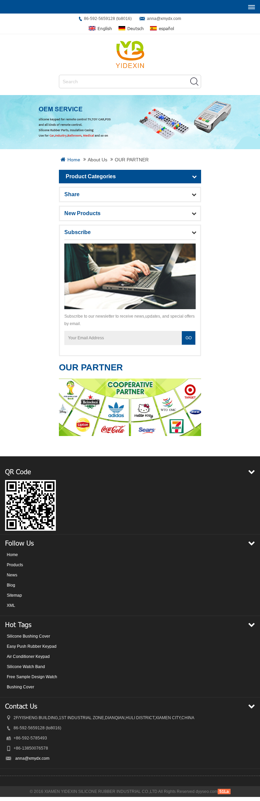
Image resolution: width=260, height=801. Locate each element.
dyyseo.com (207, 791)
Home (73, 159)
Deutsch (135, 28)
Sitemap (14, 595)
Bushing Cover (20, 687)
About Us (97, 159)
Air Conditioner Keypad (28, 656)
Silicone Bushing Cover (28, 636)
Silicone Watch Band (26, 666)
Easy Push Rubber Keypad (32, 646)
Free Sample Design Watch (32, 676)
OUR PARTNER (132, 159)
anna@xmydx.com (164, 18)
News (12, 575)
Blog (11, 585)
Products (15, 565)
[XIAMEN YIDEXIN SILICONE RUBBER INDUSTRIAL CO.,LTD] (130, 54)
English (105, 28)
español (166, 28)
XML (11, 605)
